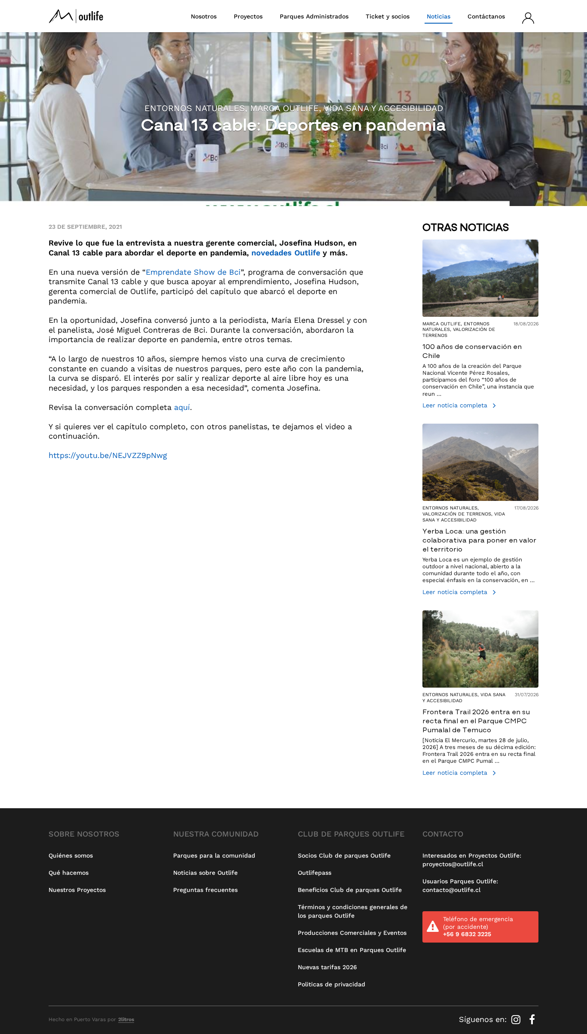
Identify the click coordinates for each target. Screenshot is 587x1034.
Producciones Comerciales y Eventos (352, 932)
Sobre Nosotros (84, 833)
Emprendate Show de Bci (193, 271)
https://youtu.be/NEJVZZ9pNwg (108, 455)
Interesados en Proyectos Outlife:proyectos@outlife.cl (471, 859)
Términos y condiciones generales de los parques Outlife (352, 911)
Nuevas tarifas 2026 (327, 967)
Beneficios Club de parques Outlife (350, 889)
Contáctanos (486, 16)
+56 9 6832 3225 (467, 934)
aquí (182, 407)
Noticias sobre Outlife (205, 872)
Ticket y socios (388, 16)
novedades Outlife (285, 252)
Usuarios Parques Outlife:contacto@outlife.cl (460, 885)
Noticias (438, 16)
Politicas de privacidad (331, 984)
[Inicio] (76, 16)
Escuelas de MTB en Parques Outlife (352, 949)
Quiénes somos (71, 855)
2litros (126, 1019)
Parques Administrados (314, 16)
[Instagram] (517, 1019)
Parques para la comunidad (214, 855)
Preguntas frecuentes (205, 889)
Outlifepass (314, 872)
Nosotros (204, 16)
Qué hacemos (69, 872)
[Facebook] (531, 1019)
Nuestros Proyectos (77, 889)
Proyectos (248, 16)
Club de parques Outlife (351, 833)
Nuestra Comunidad (216, 833)
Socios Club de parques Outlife (344, 855)
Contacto (442, 833)
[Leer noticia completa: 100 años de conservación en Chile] (480, 325)
